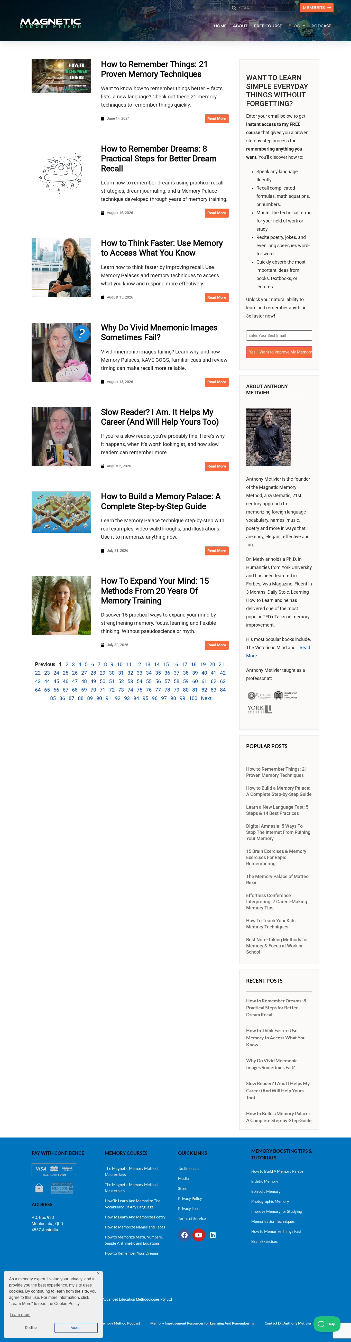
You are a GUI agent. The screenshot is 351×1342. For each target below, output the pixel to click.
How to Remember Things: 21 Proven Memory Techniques (154, 69)
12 (138, 664)
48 (84, 681)
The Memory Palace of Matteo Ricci (277, 879)
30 (112, 673)
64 (38, 690)
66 (56, 690)
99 (182, 698)
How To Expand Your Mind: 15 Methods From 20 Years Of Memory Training (155, 590)
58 (176, 681)
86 (62, 698)
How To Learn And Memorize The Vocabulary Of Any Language (132, 1203)
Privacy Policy (190, 1198)
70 (93, 690)
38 (186, 673)
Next (206, 698)
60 (195, 681)
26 (75, 673)
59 (186, 681)
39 (195, 673)
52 (121, 681)
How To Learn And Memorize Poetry (135, 1217)
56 (158, 681)
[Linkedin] (212, 1234)
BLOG (294, 25)
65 (47, 690)
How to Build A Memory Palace (277, 1171)
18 (194, 664)
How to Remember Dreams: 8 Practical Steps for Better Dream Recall (159, 158)
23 (47, 673)
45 (56, 681)
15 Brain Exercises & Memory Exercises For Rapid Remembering (276, 857)
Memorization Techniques (273, 1221)
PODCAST (321, 25)
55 (149, 681)
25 (65, 673)
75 (139, 690)
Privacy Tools (189, 1208)
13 (147, 664)
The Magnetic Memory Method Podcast (108, 1323)
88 (81, 698)
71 (102, 690)
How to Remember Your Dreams (132, 1253)
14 (157, 664)
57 (167, 681)
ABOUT (240, 25)
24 (56, 673)
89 (90, 698)
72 (112, 690)
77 (158, 690)
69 (84, 690)
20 (212, 664)
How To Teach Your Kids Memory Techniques (270, 923)
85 (53, 698)
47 (75, 681)
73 (121, 690)
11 (129, 664)
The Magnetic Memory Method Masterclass (131, 1171)
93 (127, 698)
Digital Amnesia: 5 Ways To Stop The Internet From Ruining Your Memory (278, 832)
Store (182, 1188)
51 (112, 681)
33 (139, 673)
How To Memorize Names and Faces (135, 1227)
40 (204, 673)
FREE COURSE (268, 25)
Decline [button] (30, 1328)
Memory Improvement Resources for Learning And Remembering (202, 1323)
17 (184, 664)
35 (158, 673)
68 (75, 690)
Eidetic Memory (264, 1181)
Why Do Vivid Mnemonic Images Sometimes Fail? (159, 332)
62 (213, 681)
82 (204, 690)
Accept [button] (76, 1328)
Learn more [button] (20, 1314)
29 (102, 673)
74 (130, 690)
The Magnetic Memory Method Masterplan (131, 1187)
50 (102, 681)
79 (176, 690)
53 (130, 681)
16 (175, 664)
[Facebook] (184, 1234)
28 (93, 673)
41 (213, 673)
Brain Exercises (264, 1241)
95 (145, 698)
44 (47, 681)
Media (183, 1178)
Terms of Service (192, 1218)
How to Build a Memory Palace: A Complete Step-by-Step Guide (161, 501)
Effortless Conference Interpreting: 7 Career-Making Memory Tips (276, 901)
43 (38, 681)
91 (108, 698)
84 (223, 690)
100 (193, 698)
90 (99, 698)
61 (204, 681)
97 (164, 698)
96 (155, 698)
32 (130, 673)
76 (149, 690)
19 (203, 664)
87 (71, 698)
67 (65, 690)
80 (186, 690)
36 (167, 673)
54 (139, 681)
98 (173, 698)
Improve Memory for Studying (276, 1211)
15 (166, 664)
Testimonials (188, 1168)
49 (93, 681)
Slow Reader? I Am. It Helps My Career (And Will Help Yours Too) (160, 417)
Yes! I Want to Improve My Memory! (280, 352)
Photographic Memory (270, 1201)
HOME (220, 25)
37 (176, 673)
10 (120, 664)
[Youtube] (198, 1234)
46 (65, 681)
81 (195, 690)
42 (223, 673)
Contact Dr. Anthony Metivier (288, 1323)
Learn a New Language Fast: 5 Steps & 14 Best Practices (277, 810)
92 (118, 698)
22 (38, 673)
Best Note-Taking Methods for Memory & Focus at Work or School (277, 946)
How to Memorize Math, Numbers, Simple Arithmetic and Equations (134, 1240)
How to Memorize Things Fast (276, 1231)
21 (221, 664)
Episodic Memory (266, 1191)
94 (136, 698)
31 (121, 673)
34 (149, 673)
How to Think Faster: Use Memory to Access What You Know (162, 248)
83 (213, 690)
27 (84, 673)
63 (223, 681)
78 (167, 690)
